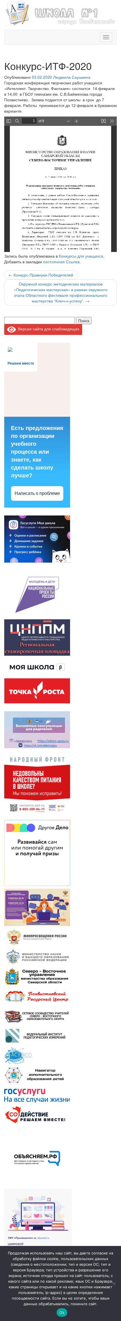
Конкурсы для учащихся (81, 256)
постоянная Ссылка (61, 261)
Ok (61, 1312)
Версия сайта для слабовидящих (47, 329)
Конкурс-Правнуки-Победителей (40, 275)
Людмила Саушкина (71, 77)
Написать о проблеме (37, 493)
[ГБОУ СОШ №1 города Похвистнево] (60, 12)
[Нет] (114, 1283)
